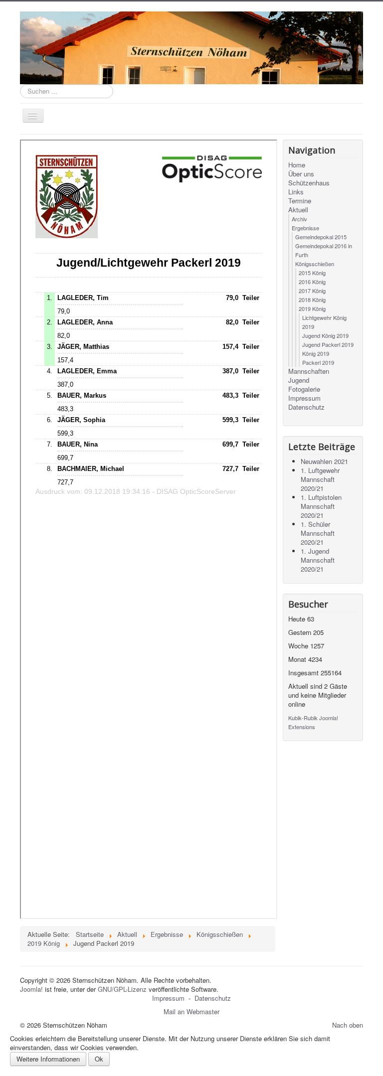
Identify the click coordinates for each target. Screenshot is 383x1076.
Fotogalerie (304, 389)
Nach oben (347, 1025)
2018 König (312, 300)
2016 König (312, 282)
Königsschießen (314, 264)
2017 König (312, 291)
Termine (299, 200)
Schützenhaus (309, 182)
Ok (99, 1059)
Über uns (301, 173)
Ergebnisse (305, 228)
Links (296, 191)
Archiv (299, 219)
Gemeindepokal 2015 (321, 237)
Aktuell (298, 209)
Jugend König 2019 (325, 335)
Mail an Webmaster (191, 1011)
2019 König (312, 308)
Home (296, 164)
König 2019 (315, 353)
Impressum (304, 398)
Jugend (298, 380)
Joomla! (31, 989)
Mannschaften (308, 371)
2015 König (312, 273)
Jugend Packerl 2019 (328, 344)
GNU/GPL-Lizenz (122, 989)
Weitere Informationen (48, 1059)
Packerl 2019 (318, 362)
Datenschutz (306, 407)
